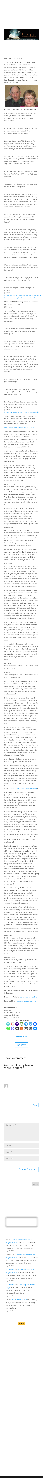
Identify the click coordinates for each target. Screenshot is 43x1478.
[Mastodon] (13, 1028)
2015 (10, 1400)
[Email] (22, 1024)
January (13, 1364)
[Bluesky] (35, 1028)
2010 (10, 1416)
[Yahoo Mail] (17, 1024)
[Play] (8, 1443)
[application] (21, 1444)
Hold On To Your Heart (19, 1300)
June (12, 1348)
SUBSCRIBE (21, 1036)
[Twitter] (30, 1024)
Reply (35, 1105)
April (12, 1354)
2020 (10, 1384)
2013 (10, 1406)
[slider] (33, 1444)
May (12, 1351)
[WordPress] (26, 1028)
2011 (10, 1413)
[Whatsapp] (8, 1028)
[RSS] (22, 1028)
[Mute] (28, 1444)
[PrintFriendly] (8, 1024)
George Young (10, 1270)
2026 (10, 1333)
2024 (10, 1370)
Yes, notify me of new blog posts (17, 1164)
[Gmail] (13, 1024)
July (12, 1344)
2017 (10, 1393)
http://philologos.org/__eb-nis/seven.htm (23, 788)
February (14, 1361)
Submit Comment (27, 1169)
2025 (10, 1367)
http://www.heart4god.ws (28, 997)
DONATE (21, 1045)
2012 (10, 1410)
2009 (10, 1420)
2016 (10, 1397)
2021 (10, 1380)
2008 (10, 1423)
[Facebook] (35, 1024)
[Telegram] (26, 1024)
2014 (10, 1403)
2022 (10, 1377)
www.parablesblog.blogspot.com (26, 1001)
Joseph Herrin (10, 53)
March (13, 1357)
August (13, 1336)
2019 (10, 1387)
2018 (10, 1390)
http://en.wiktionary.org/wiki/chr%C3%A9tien (19, 428)
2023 (10, 1374)
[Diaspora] (17, 1028)
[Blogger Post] (30, 1028)
